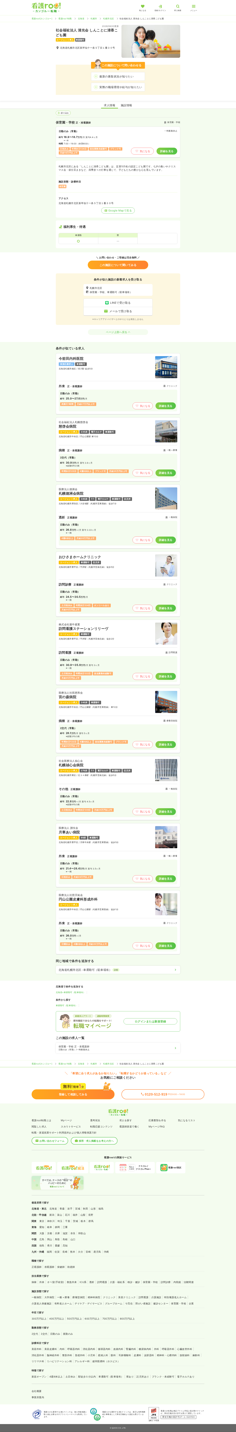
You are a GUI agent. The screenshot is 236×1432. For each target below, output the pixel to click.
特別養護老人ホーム (175, 1297)
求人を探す (125, 1120)
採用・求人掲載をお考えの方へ (96, 1140)
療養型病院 (78, 1297)
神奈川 (51, 1221)
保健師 (61, 1266)
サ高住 (129, 1303)
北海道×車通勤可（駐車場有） (70, 992)
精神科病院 (94, 1297)
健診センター (160, 1303)
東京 (41, 1221)
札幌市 (94, 18)
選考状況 (95, 1120)
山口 (72, 1239)
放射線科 (185, 1355)
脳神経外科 (53, 1355)
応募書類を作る (157, 1120)
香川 (49, 1245)
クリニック (109, 1297)
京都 (49, 1233)
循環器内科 (104, 1348)
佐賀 (57, 1251)
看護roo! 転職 (65, 18)
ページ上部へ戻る (116, 332)
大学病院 (49, 1297)
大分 (80, 1251)
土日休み (70, 1376)
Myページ (66, 1120)
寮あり (130, 1376)
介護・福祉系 (117, 1282)
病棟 (34, 1282)
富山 (59, 1214)
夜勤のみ (68, 1333)
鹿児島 (97, 1251)
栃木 (83, 1221)
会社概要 (37, 1391)
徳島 (41, 1245)
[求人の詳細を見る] (118, 383)
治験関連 (189, 1282)
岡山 (49, 1239)
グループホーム (113, 1303)
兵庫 (57, 1233)
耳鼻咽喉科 (125, 1355)
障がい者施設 (142, 1303)
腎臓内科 (131, 1348)
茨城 (75, 1221)
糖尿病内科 (145, 1348)
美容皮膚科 (50, 1348)
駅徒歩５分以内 (87, 1376)
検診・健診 (134, 1282)
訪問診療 (166, 1282)
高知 (65, 1245)
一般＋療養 (63, 1297)
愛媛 (57, 1245)
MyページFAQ (157, 1126)
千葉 (67, 1221)
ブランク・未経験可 (163, 1376)
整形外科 (67, 1355)
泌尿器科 (149, 1355)
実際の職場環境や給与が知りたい (120, 87)
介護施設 (156, 1297)
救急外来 (72, 1282)
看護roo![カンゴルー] (42, 18)
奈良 (72, 1233)
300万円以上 (39, 1318)
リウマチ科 (38, 1361)
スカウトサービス (71, 1126)
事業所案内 (38, 1397)
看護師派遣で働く (129, 1126)
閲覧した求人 (39, 1126)
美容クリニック (127, 1297)
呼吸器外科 (168, 1348)
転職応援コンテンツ (101, 1126)
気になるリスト (186, 1120)
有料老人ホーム (63, 1303)
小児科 (91, 1355)
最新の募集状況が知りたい (116, 76)
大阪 (41, 1233)
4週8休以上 (56, 1376)
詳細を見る (166, 151)
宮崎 (88, 1251)
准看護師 (49, 1266)
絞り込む (65, 113)
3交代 (44, 1333)
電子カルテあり (186, 1376)
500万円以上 (74, 1318)
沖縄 (106, 1251)
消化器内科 (89, 1348)
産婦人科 (103, 1355)
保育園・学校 (150, 1282)
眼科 (113, 1355)
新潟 (51, 1214)
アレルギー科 (82, 1361)
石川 (67, 1214)
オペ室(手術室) (55, 1282)
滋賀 (65, 1233)
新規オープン (39, 1376)
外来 (41, 1282)
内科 (62, 1348)
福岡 (49, 1251)
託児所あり (142, 1376)
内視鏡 (177, 1282)
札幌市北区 (108, 18)
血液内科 (118, 1348)
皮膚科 (137, 1355)
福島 (100, 1208)
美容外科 (37, 1348)
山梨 (83, 1214)
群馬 (90, 1221)
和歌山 (82, 1233)
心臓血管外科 (184, 1348)
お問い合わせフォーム (51, 1140)
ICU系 (83, 1282)
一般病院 (37, 1297)
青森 (62, 1208)
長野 (90, 1214)
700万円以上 (109, 1318)
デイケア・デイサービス (88, 1303)
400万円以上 (56, 1318)
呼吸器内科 (73, 1348)
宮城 (77, 1208)
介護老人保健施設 (42, 1303)
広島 (41, 1239)
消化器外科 (38, 1355)
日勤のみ (55, 1333)
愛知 (41, 1227)
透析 (91, 1282)
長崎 (64, 1251)
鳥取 (57, 1239)
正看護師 (37, 1266)
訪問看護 (102, 1282)
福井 (75, 1214)
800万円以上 (127, 1318)
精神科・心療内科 (167, 1355)
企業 (191, 1303)
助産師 (71, 1266)
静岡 (57, 1227)
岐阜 (49, 1227)
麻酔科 (196, 1355)
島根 (65, 1239)
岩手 (69, 1208)
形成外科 (80, 1355)
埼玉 (59, 1221)
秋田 (85, 1208)
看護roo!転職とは (41, 1120)
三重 (65, 1227)
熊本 (72, 1251)
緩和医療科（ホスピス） (106, 1361)
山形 (93, 1208)
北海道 (81, 18)
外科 (156, 1348)
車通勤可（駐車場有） (66, 1005)
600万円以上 (92, 1318)
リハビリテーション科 (59, 1361)
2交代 (35, 1333)
